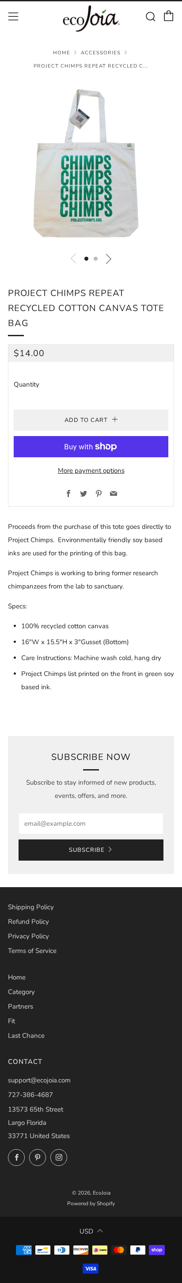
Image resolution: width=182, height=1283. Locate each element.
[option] (91, 163)
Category (21, 991)
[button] (86, 259)
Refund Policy (28, 921)
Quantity (26, 384)
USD (86, 1231)
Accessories (101, 52)
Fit (11, 1021)
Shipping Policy (31, 907)
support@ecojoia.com (39, 1080)
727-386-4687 (30, 1094)
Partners (20, 1006)
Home (61, 52)
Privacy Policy (28, 936)
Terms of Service (32, 950)
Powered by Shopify (91, 1203)
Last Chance (26, 1035)
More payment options (91, 470)
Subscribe (87, 850)
